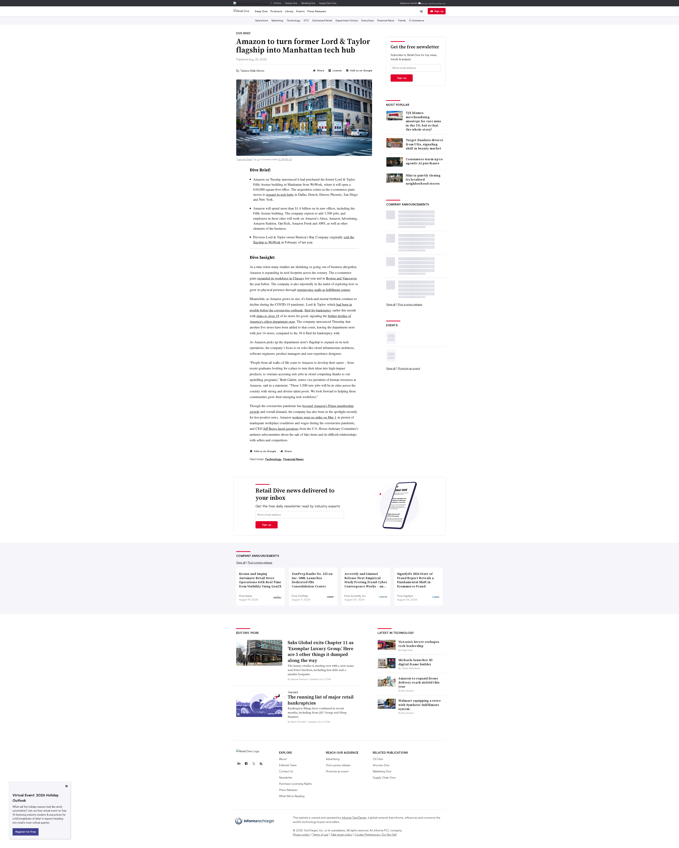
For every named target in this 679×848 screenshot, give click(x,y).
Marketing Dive (308, 3)
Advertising (333, 759)
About (283, 759)
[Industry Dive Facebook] (246, 763)
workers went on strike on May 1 (314, 417)
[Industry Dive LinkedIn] (239, 763)
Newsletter (285, 777)
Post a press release (410, 304)
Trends (402, 20)
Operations (261, 20)
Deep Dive (261, 11)
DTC (306, 20)
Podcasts (276, 11)
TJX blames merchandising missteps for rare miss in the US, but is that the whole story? (423, 121)
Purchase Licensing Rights (295, 783)
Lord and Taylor (244, 159)
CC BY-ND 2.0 (285, 159)
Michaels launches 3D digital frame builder (415, 662)
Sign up (438, 11)
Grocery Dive (291, 3)
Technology (293, 20)
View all (390, 304)
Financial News (385, 20)
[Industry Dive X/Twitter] (253, 763)
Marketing (277, 20)
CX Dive (277, 3)
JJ (258, 159)
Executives (367, 20)
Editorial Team (288, 765)
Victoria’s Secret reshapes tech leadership (418, 644)
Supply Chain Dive (327, 3)
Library (289, 11)
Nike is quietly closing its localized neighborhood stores (423, 179)
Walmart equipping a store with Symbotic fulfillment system (419, 704)
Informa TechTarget (354, 817)
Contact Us (286, 771)
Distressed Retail (322, 20)
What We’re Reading (291, 796)
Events (300, 11)
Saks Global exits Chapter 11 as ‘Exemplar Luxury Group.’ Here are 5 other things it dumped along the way (320, 651)
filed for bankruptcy (317, 310)
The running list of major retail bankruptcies (321, 700)
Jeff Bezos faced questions (280, 428)
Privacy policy (301, 834)
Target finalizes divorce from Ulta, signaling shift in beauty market (424, 144)
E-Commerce (416, 20)
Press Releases (316, 11)
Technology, (274, 459)
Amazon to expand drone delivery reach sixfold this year (418, 682)
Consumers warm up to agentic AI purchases (424, 161)
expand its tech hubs (280, 194)
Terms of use (320, 834)
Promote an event (409, 368)
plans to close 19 (268, 316)
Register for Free (25, 831)
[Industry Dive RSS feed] (261, 763)
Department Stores (347, 20)
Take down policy (341, 834)
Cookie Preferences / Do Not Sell (375, 834)
